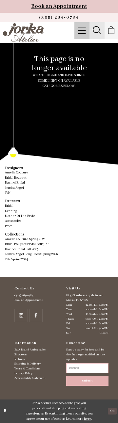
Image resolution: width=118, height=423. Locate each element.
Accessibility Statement (30, 378)
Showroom (20, 354)
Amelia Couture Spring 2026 (25, 239)
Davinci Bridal (15, 183)
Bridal (9, 206)
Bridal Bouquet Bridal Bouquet (27, 244)
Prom (8, 226)
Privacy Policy (23, 373)
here (87, 419)
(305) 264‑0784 (23, 295)
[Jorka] (23, 32)
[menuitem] (81, 30)
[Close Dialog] (5, 411)
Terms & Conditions (27, 368)
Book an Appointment (59, 6)
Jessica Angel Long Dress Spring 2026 (31, 254)
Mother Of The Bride (20, 216)
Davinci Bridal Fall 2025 (21, 249)
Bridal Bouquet (16, 178)
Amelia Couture (16, 173)
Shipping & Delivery (27, 364)
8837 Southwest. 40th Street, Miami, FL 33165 (84, 298)
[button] (81, 30)
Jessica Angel (14, 188)
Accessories (13, 221)
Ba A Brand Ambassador (30, 349)
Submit (87, 380)
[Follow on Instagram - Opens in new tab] (21, 315)
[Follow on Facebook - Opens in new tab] (36, 315)
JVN (7, 193)
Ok (112, 411)
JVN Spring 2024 (16, 259)
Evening (11, 211)
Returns (20, 359)
